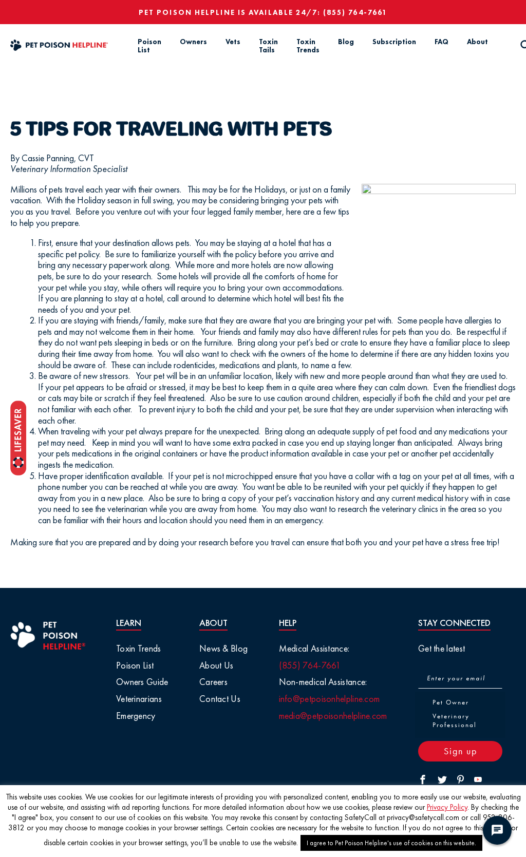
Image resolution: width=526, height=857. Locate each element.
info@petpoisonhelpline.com (329, 698)
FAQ (441, 41)
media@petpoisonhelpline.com (333, 715)
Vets (233, 41)
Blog (346, 41)
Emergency (136, 715)
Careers (213, 682)
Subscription (394, 41)
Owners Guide (142, 682)
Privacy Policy (447, 807)
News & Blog (223, 648)
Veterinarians (139, 698)
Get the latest (441, 648)
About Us (216, 665)
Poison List (149, 46)
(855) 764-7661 (355, 12)
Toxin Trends (308, 46)
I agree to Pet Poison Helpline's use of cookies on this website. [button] (391, 843)
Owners (193, 41)
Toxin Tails (268, 46)
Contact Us (219, 698)
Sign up (460, 751)
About (477, 41)
